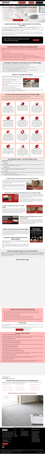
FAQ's (15, 432)
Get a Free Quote (40, 2)
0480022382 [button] (5, 443)
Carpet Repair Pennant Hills (35, 389)
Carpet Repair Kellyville (35, 435)
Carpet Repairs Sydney (24, 432)
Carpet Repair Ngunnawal (36, 438)
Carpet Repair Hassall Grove (35, 384)
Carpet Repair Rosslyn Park (36, 441)
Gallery (16, 434)
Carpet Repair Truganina (35, 431)
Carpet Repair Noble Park (35, 432)
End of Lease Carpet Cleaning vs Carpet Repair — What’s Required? (22, 427)
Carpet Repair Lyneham (35, 436)
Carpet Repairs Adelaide (24, 435)
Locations (13, 4)
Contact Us (34, 4)
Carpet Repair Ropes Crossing (35, 387)
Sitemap (16, 436)
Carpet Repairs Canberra (25, 434)
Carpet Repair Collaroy (20, 387)
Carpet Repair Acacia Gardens (7, 389)
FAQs (28, 4)
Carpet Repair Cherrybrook (21, 389)
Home (10, 4)
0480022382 (32, 2)
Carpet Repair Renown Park (36, 439)
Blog (30, 4)
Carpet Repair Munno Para (36, 440)
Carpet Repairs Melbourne (25, 431)
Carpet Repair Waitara (35, 434)
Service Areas (23, 4)
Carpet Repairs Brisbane (24, 433)
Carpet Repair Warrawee (7, 384)
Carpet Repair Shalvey (20, 384)
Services (18, 4)
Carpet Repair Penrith (35, 433)
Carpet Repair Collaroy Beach (7, 387)
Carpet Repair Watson (35, 437)
